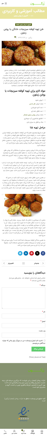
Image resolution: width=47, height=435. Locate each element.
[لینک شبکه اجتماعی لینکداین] (26, 253)
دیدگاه (42, 285)
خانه (31, 16)
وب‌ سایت (42, 331)
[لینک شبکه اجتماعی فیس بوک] (43, 253)
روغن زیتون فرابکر (29, 115)
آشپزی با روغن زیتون (21, 16)
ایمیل (42, 321)
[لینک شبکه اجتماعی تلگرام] (20, 253)
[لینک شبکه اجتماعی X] (37, 253)
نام (43, 312)
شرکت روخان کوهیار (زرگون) (13, 398)
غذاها (17, 25)
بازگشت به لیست (23, 263)
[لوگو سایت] (37, 3)
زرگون (30, 37)
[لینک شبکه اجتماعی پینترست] (31, 253)
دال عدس (32, 104)
